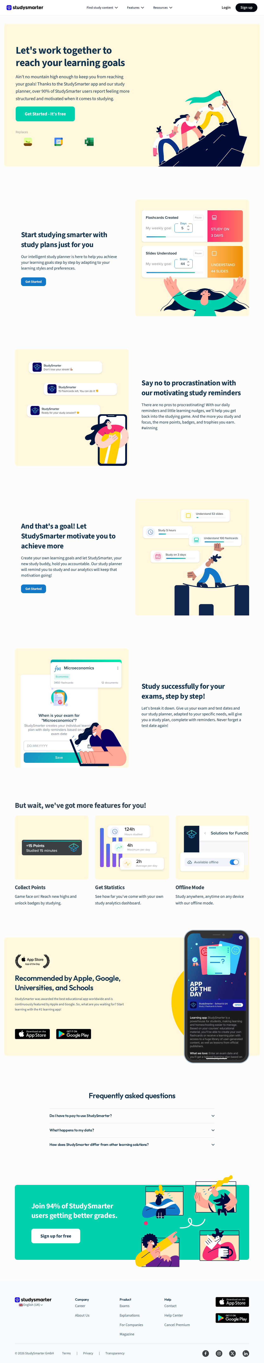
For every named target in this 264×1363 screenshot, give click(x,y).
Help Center (173, 1315)
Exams (125, 1306)
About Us (82, 1315)
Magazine (127, 1334)
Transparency (114, 1353)
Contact (170, 1306)
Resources (160, 7)
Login (226, 7)
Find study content (100, 7)
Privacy (88, 1353)
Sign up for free (55, 1236)
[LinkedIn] (246, 1353)
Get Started (33, 281)
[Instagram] (219, 1353)
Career (80, 1306)
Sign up (246, 7)
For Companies (131, 1325)
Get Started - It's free (45, 114)
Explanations (130, 1315)
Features (133, 7)
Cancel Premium (177, 1325)
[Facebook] (205, 1353)
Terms (66, 1353)
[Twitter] (232, 1353)
